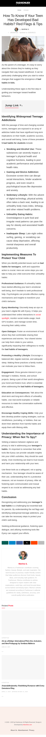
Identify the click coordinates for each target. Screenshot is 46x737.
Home (19, 10)
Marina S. (26, 29)
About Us (14, 730)
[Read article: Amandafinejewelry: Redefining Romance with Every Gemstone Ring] (23, 667)
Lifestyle (26, 10)
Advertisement (23, 730)
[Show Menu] (3, 3)
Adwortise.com (27, 724)
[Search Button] (43, 3)
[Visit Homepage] (23, 3)
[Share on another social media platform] (41, 543)
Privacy (31, 730)
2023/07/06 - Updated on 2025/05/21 (23, 32)
